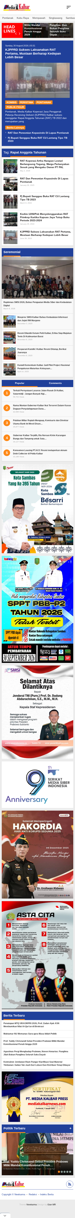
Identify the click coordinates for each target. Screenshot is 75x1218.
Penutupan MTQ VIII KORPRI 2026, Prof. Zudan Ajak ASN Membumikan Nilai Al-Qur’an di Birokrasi (31, 1025)
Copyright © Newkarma (13, 1194)
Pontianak (44, 102)
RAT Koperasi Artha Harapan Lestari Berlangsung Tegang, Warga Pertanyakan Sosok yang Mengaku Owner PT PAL (44, 164)
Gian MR (51, 1204)
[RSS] (69, 1184)
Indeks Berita (47, 1194)
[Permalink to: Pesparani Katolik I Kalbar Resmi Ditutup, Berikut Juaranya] (9, 353)
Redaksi (33, 1194)
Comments (55, 383)
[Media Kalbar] (17, 7)
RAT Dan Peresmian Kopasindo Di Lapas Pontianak (38, 132)
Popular (19, 383)
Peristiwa (26, 102)
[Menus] (69, 7)
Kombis (11, 102)
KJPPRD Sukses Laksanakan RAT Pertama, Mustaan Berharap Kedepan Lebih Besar (33, 53)
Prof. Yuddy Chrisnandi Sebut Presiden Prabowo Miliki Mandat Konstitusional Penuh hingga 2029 (35, 25)
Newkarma (32, 1204)
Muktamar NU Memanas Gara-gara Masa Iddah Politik (30, 1034)
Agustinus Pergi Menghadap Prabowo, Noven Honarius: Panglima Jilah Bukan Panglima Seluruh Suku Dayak (35, 1053)
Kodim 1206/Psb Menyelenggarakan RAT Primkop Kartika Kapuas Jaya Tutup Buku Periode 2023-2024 (45, 217)
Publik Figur (15, 107)
